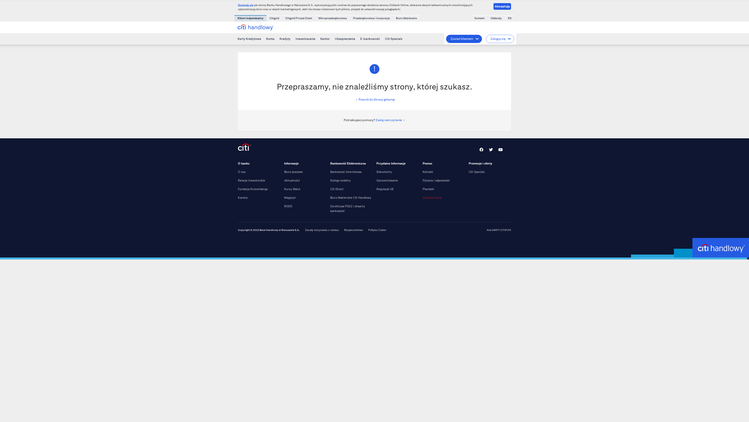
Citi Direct (336, 189)
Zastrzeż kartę (432, 197)
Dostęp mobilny (340, 180)
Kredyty (285, 39)
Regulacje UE (385, 189)
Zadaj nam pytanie (389, 120)
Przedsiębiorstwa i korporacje (371, 18)
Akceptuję (502, 6)
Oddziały (496, 18)
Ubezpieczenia (345, 39)
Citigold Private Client (298, 18)
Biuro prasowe (293, 172)
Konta (270, 39)
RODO (288, 206)
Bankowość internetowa (346, 172)
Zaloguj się (497, 39)
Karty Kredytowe (249, 39)
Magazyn (290, 197)
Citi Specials (393, 39)
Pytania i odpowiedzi (436, 180)
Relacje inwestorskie (251, 180)
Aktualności (292, 180)
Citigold (274, 18)
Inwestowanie (305, 39)
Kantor (325, 39)
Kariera (243, 197)
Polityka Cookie (377, 230)
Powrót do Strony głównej (377, 99)
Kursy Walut (292, 189)
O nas (242, 172)
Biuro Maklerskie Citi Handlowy (350, 197)
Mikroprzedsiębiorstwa (332, 18)
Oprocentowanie (387, 180)
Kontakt (480, 18)
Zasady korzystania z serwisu (322, 230)
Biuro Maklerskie (406, 18)
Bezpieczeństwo (353, 230)
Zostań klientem (462, 39)
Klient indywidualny (250, 18)
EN (509, 18)
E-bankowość (370, 39)
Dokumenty (384, 172)
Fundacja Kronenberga (253, 189)
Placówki (428, 189)
